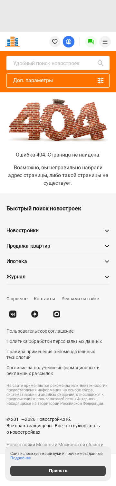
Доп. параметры (33, 80)
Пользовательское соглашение (39, 331)
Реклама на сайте (80, 298)
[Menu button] (91, 41)
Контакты (44, 298)
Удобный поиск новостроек (46, 63)
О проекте (16, 298)
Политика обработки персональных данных (54, 341)
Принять (58, 470)
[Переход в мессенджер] (56, 314)
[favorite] (55, 41)
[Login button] (68, 41)
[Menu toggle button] (105, 41)
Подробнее (20, 458)
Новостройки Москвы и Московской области (55, 444)
